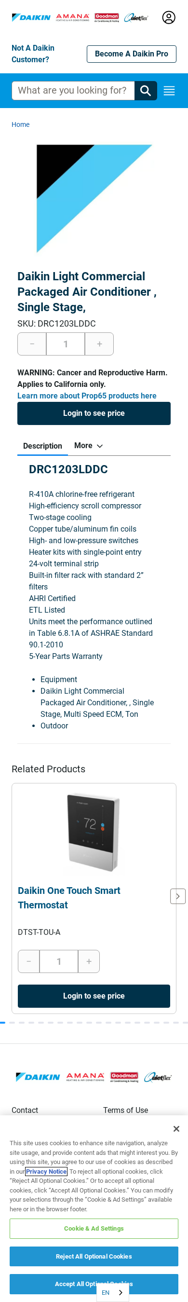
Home (20, 124)
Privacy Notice (46, 1171)
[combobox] (112, 1292)
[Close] (176, 1128)
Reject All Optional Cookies (94, 1256)
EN (105, 1292)
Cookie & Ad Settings (94, 1228)
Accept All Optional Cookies (94, 1284)
